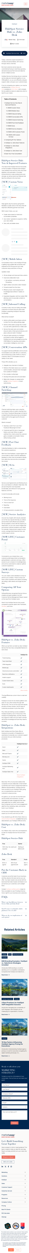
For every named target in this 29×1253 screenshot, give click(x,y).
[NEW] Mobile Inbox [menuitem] (14, 111)
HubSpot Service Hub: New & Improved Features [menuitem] (13, 104)
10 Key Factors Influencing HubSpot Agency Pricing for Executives (12, 1044)
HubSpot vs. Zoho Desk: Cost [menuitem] (13, 150)
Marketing (4, 1172)
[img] (21, 53)
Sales (3, 1183)
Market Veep (12, 39)
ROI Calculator (6, 1213)
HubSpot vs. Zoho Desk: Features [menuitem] (14, 143)
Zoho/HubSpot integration (9, 819)
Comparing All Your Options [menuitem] (13, 140)
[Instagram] (11, 1166)
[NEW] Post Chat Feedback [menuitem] (16, 123)
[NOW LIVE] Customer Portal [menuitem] (16, 132)
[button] (4, 53)
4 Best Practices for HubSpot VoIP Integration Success (13, 1003)
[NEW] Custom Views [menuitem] (14, 108)
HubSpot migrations (12, 381)
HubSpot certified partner (13, 889)
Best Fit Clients (6, 1209)
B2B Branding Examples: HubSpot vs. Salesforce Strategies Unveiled (14, 963)
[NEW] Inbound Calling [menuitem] (14, 114)
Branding (4, 957)
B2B (10, 954)
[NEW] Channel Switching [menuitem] (15, 120)
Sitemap (4, 1217)
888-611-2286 (7, 1162)
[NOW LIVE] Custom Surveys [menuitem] (14, 136)
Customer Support (7, 1187)
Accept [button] (11, 1249)
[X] (5, 1166)
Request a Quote (8, 1157)
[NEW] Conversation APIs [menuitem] (15, 117)
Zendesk (4, 606)
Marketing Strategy (17, 954)
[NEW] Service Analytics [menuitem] (15, 129)
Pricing (4, 1205)
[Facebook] (8, 1166)
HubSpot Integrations (7, 999)
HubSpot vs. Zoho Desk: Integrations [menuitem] (12, 146)
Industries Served (7, 1191)
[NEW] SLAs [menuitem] (11, 126)
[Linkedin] (2, 1166)
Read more (6, 975)
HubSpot (14, 24)
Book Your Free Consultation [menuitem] (13, 153)
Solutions (4, 1176)
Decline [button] (18, 1249)
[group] (14, 53)
